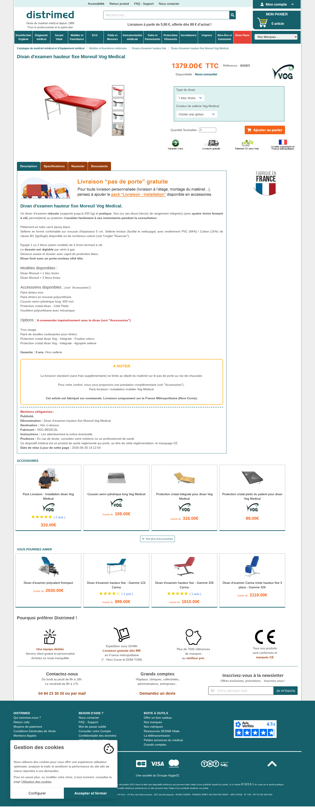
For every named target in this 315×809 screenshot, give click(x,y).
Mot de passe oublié (92, 726)
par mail (78, 693)
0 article (278, 23)
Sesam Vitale (59, 37)
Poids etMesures (112, 37)
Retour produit (119, 3)
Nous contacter (169, 3)
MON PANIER (277, 14)
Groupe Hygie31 (168, 775)
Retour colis (22, 722)
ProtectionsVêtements (171, 37)
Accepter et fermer (90, 793)
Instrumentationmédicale (132, 37)
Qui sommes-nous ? (27, 717)
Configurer (37, 793)
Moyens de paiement (28, 726)
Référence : (231, 65)
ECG (95, 35)
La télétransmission (157, 735)
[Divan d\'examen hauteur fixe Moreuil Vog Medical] (118, 91)
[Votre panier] (262, 22)
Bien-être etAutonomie (225, 37)
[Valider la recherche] (232, 15)
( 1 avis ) (127, 594)
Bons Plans (242, 35)
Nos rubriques (153, 726)
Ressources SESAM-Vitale (162, 731)
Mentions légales (25, 735)
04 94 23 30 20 (51, 693)
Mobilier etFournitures (77, 37)
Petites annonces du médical (163, 740)
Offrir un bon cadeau (158, 717)
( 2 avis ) (59, 517)
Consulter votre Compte (95, 731)
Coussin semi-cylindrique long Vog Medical (116, 494)
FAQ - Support (144, 3)
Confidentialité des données (97, 735)
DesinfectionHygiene (23, 37)
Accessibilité (96, 3)
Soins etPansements (152, 37)
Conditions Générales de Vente (35, 731)
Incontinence (188, 35)
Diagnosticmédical (41, 37)
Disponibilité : (185, 74)
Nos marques (153, 722)
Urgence (207, 35)
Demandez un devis (158, 693)
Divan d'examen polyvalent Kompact (48, 582)
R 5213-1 (247, 784)
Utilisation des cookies (36, 781)
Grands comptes (155, 744)
